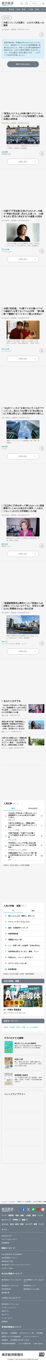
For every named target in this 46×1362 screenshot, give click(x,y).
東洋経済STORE (7, 1261)
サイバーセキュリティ (9, 1239)
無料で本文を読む (23, 64)
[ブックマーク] (41, 34)
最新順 (11, 9)
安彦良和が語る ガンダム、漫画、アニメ (23, 951)
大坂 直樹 (5, 152)
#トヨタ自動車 (32, 1027)
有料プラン (5, 1311)
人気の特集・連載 (12, 906)
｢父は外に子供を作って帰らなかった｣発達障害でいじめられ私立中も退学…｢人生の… (22, 815)
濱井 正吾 (5, 544)
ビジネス (6, 17)
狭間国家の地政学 (21, 1075)
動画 (37, 9)
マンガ (40, 1215)
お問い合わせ (38, 1343)
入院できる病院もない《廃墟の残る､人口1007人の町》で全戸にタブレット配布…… (22, 825)
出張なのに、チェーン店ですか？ (20, 957)
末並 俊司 (5, 446)
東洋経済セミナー (30, 1285)
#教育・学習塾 (9, 1027)
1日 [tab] (13, 910)
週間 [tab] (32, 911)
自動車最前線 (13, 934)
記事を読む (23, 162)
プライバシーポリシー (31, 1336)
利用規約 (5, 1321)
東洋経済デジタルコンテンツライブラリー (16, 1265)
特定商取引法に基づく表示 (20, 1340)
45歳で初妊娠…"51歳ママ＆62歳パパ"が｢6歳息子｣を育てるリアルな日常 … (21, 835)
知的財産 (5, 1340)
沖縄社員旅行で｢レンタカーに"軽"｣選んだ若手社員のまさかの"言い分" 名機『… (22, 855)
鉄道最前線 (12, 969)
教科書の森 (5, 1292)
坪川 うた (5, 642)
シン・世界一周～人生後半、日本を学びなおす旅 (25, 945)
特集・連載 (21, 9)
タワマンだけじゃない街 (17, 963)
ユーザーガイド (7, 1318)
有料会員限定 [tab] (33, 808)
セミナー (5, 1220)
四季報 (15, 1220)
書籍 (23, 1220)
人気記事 (8, 803)
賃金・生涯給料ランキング (18, 928)
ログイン (35, 3)
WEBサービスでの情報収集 (11, 1336)
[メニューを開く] (43, 3)
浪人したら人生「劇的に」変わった (21, 916)
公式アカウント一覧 (27, 1333)
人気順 (30, 9)
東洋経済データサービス (10, 1285)
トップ (3, 9)
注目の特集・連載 (11, 981)
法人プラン (5, 1314)
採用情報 (14, 1333)
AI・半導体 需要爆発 (12, 1010)
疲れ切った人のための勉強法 (25, 1043)
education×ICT (7, 1236)
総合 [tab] (13, 808)
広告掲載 (39, 1333)
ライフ (41, 1224)
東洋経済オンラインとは (10, 1304)
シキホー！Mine (7, 1268)
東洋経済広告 (6, 1289)
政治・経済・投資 (16, 1224)
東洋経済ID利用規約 (9, 1343)
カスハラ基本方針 (24, 1343)
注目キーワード (10, 1021)
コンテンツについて (9, 1307)
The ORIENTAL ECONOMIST (12, 1254)
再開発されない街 (15, 940)
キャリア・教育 (31, 1224)
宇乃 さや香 (5, 249)
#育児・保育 (20, 1027)
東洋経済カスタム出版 (31, 1289)
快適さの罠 (19, 1059)
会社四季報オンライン (9, 1258)
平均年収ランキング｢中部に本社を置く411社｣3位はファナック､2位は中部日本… (22, 845)
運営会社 (5, 1333)
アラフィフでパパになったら (19, 922)
